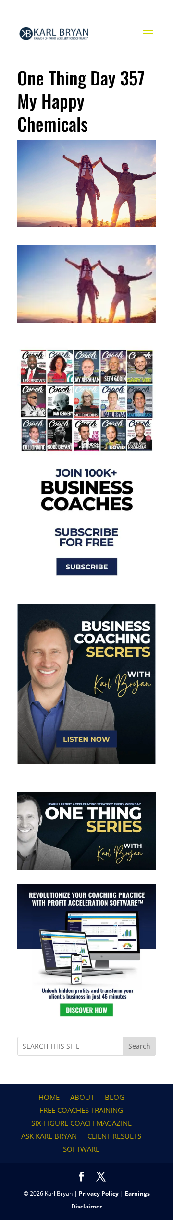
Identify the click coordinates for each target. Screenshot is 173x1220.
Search (139, 1046)
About (82, 1097)
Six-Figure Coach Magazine (81, 1123)
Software (81, 1149)
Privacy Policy (99, 1193)
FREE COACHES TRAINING (81, 1110)
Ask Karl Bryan (49, 1136)
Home (49, 1097)
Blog (114, 1097)
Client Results (114, 1136)
